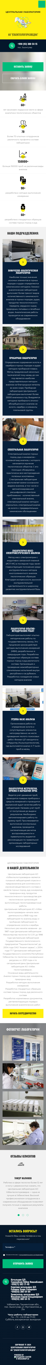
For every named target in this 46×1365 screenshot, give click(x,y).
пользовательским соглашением (31, 1255)
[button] (23, 66)
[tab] (19, 1215)
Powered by (19, 1355)
